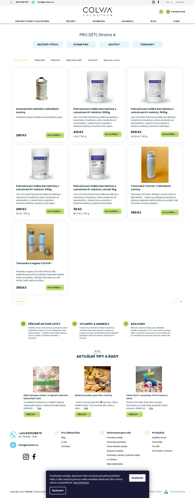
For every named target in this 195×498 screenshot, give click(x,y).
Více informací (81, 482)
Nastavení (57, 490)
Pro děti (156, 446)
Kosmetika (157, 442)
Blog (63, 437)
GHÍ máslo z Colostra (162, 451)
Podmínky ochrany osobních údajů (123, 455)
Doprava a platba (115, 451)
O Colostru (112, 459)
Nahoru (20, 301)
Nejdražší (55, 60)
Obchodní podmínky (116, 442)
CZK (168, 2)
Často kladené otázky (117, 446)
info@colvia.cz (28, 445)
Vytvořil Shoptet (177, 491)
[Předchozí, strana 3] (174, 301)
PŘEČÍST (30, 414)
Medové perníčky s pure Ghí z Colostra (93, 395)
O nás (64, 442)
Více (39, 408)
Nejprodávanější (74, 60)
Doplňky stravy (159, 437)
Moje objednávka (115, 464)
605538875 (30, 433)
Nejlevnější (40, 60)
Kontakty (65, 446)
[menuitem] (32, 21)
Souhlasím (137, 477)
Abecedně (92, 60)
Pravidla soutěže (115, 437)
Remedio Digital (154, 491)
